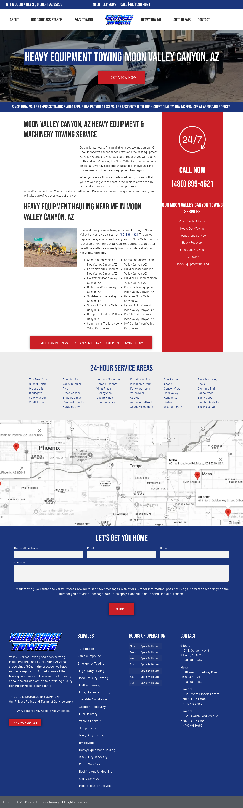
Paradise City (71, 406)
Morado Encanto (106, 383)
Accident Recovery (92, 707)
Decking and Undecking (95, 771)
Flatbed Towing (90, 685)
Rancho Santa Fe (208, 402)
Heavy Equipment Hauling (192, 264)
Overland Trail (206, 388)
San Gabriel (171, 379)
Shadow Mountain (141, 406)
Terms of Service (53, 701)
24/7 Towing (83, 20)
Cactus (134, 397)
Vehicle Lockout (90, 721)
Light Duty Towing (91, 671)
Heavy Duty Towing (192, 228)
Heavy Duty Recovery (92, 757)
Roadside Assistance (46, 20)
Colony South (37, 397)
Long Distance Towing (94, 692)
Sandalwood (205, 393)
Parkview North (140, 388)
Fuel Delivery (88, 714)
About (14, 20)
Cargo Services (90, 764)
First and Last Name (27, 548)
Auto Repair (182, 20)
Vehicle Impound (89, 656)
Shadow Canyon (73, 397)
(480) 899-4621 (139, 4)
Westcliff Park (173, 406)
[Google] (228, 4)
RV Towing (192, 256)
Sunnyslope (205, 397)
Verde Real (137, 393)
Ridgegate (35, 393)
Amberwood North (142, 402)
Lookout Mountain (108, 379)
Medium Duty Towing (93, 678)
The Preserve (206, 406)
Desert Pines (104, 397)
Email (91, 548)
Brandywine (104, 393)
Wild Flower (36, 402)
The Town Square (40, 379)
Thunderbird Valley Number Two (72, 383)
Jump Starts (88, 728)
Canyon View (172, 388)
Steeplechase (72, 393)
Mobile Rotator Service (95, 786)
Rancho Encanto (73, 402)
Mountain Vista (105, 402)
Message (20, 562)
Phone (165, 548)
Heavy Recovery (192, 242)
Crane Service (89, 778)
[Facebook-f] (218, 4)
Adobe (168, 383)
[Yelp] (238, 4)
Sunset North (37, 383)
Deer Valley (171, 393)
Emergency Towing (192, 249)
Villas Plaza (103, 388)
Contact (204, 20)
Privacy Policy (24, 701)
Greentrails (36, 388)
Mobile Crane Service (192, 235)
